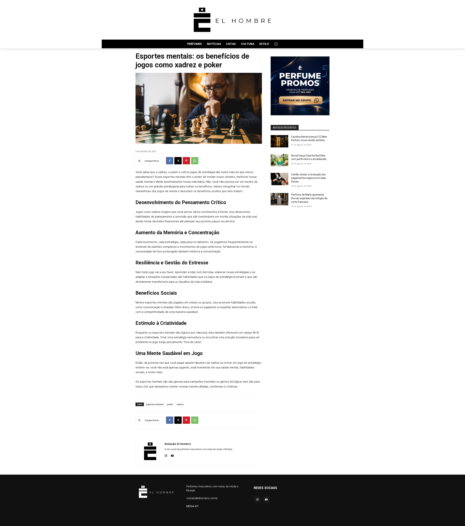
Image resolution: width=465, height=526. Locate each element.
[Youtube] (172, 455)
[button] (276, 44)
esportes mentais (155, 404)
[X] (178, 160)
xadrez (180, 404)
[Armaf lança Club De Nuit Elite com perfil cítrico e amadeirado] (279, 160)
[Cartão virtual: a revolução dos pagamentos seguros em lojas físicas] (279, 179)
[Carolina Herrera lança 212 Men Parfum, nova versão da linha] (279, 141)
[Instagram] (166, 455)
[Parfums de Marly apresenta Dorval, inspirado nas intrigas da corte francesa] (279, 199)
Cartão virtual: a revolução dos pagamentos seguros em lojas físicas (308, 178)
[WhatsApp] (194, 160)
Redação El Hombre (178, 444)
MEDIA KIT (192, 506)
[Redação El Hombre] (150, 451)
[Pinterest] (186, 160)
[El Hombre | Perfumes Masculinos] (232, 20)
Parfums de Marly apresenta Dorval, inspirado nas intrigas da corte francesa (309, 198)
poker (170, 404)
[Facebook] (169, 160)
